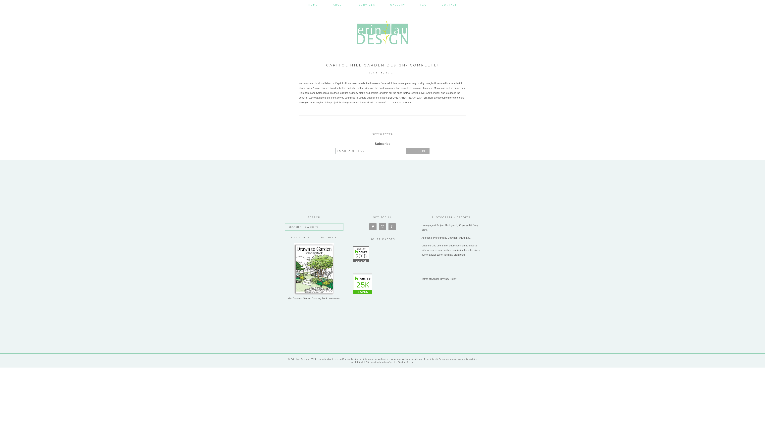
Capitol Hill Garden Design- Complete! (382, 65)
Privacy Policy (448, 279)
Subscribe (382, 143)
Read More (402, 102)
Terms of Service (430, 279)
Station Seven (405, 362)
